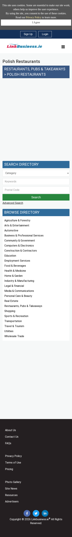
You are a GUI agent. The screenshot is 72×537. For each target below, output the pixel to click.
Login (45, 34)
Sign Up (28, 34)
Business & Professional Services (24, 235)
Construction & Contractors (20, 250)
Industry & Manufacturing (19, 280)
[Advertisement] (36, 121)
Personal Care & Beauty (18, 296)
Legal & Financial (14, 285)
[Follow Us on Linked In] (45, 513)
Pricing (9, 469)
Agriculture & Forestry (17, 220)
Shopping (9, 311)
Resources (11, 495)
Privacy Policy (33, 17)
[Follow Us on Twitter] (36, 513)
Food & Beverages (15, 265)
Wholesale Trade (14, 336)
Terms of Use (13, 462)
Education (10, 255)
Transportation (13, 321)
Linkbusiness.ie (40, 519)
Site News (11, 488)
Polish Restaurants (26, 74)
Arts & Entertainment (16, 225)
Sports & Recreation (16, 316)
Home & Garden (13, 275)
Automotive (11, 230)
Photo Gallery (13, 482)
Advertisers (12, 501)
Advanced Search (13, 203)
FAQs (8, 443)
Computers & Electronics (19, 245)
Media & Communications (19, 290)
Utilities (8, 331)
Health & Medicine (15, 270)
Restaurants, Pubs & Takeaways (34, 69)
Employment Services (17, 260)
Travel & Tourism (14, 326)
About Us (10, 430)
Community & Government (19, 240)
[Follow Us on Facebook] (27, 513)
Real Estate (11, 301)
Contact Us (11, 436)
